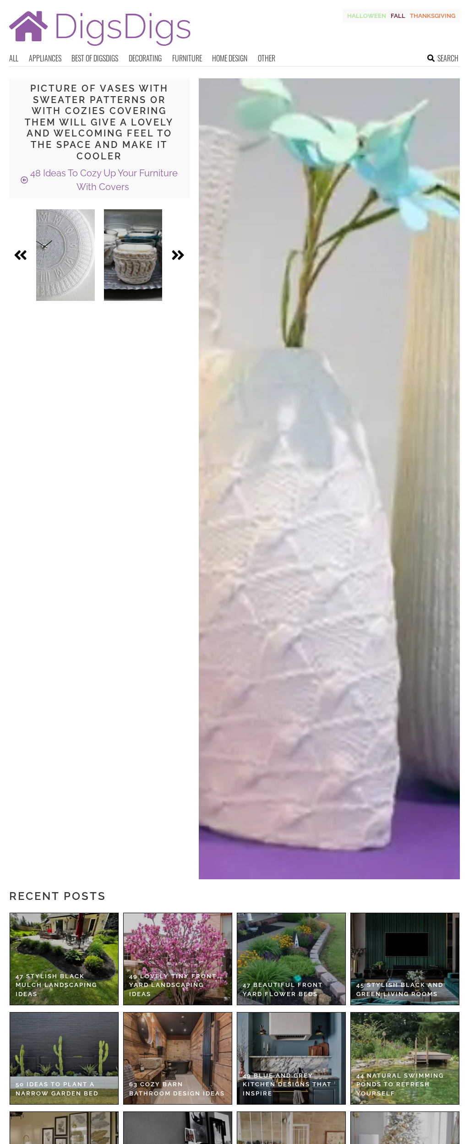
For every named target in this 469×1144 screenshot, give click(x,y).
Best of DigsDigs (94, 58)
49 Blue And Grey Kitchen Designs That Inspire (287, 1084)
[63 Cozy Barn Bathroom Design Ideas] (178, 1058)
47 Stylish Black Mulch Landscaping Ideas (56, 985)
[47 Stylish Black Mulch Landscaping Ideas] (64, 959)
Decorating (145, 58)
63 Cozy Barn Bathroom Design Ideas (177, 1089)
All (13, 58)
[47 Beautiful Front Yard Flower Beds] (291, 959)
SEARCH (447, 58)
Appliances (45, 58)
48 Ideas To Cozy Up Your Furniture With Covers (103, 180)
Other (266, 58)
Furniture (187, 58)
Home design (229, 58)
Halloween (366, 15)
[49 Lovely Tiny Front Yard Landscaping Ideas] (178, 959)
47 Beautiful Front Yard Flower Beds (283, 989)
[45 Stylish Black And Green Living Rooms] (405, 959)
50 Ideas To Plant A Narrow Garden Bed (57, 1089)
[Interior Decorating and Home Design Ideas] (100, 47)
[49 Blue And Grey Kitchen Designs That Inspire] (291, 1058)
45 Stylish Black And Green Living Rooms (399, 989)
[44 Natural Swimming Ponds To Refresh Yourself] (405, 1058)
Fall (398, 15)
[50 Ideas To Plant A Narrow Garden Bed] (64, 1058)
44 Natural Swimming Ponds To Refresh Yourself (400, 1084)
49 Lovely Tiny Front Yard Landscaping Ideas (173, 985)
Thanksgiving (432, 15)
